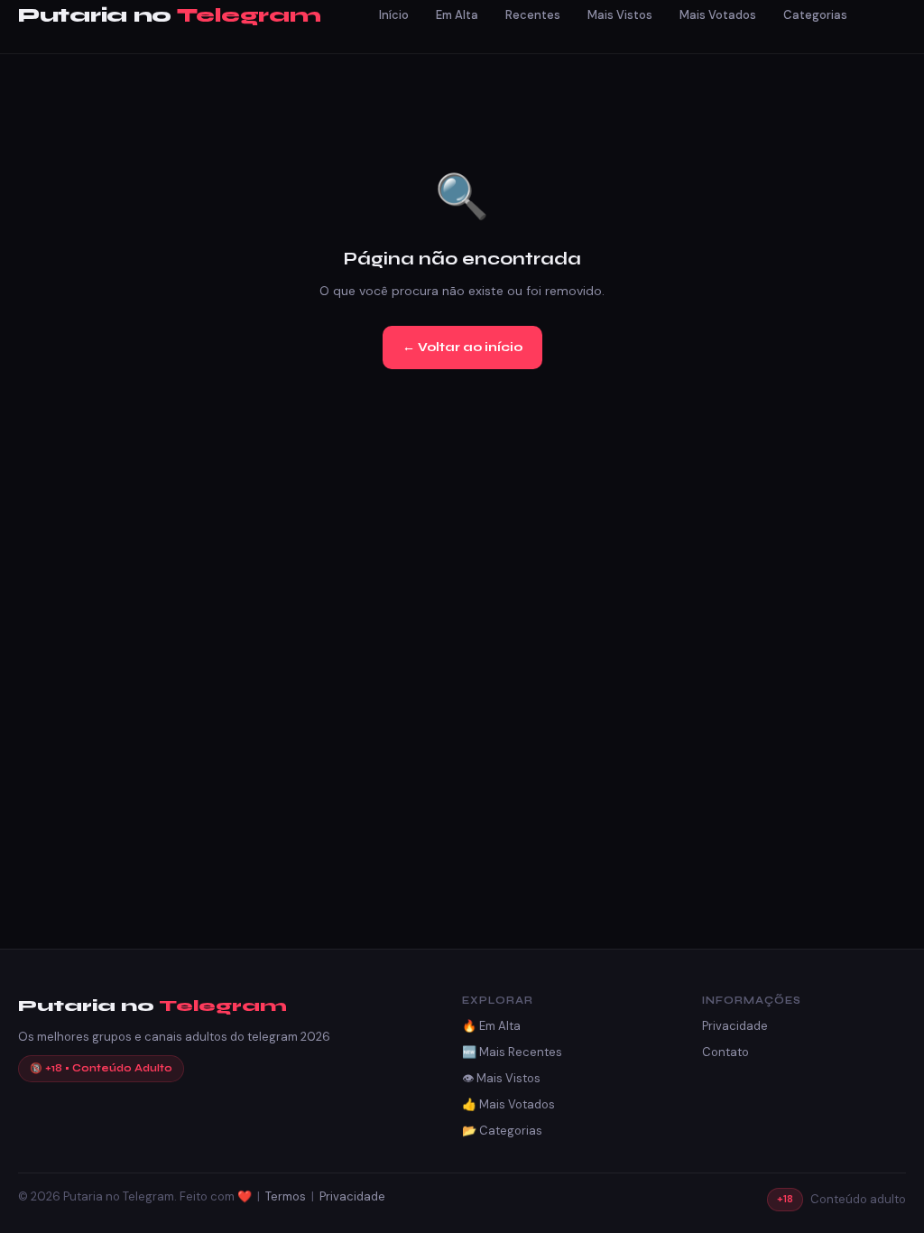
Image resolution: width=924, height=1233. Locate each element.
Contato (725, 1052)
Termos (285, 1196)
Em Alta (457, 15)
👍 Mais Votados (508, 1104)
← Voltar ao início (462, 347)
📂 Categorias (502, 1130)
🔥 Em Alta (491, 1026)
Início (394, 15)
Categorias (815, 15)
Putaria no (169, 16)
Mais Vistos (619, 15)
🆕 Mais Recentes (512, 1052)
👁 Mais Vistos (501, 1078)
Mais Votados (717, 15)
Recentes (532, 15)
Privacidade (735, 1026)
